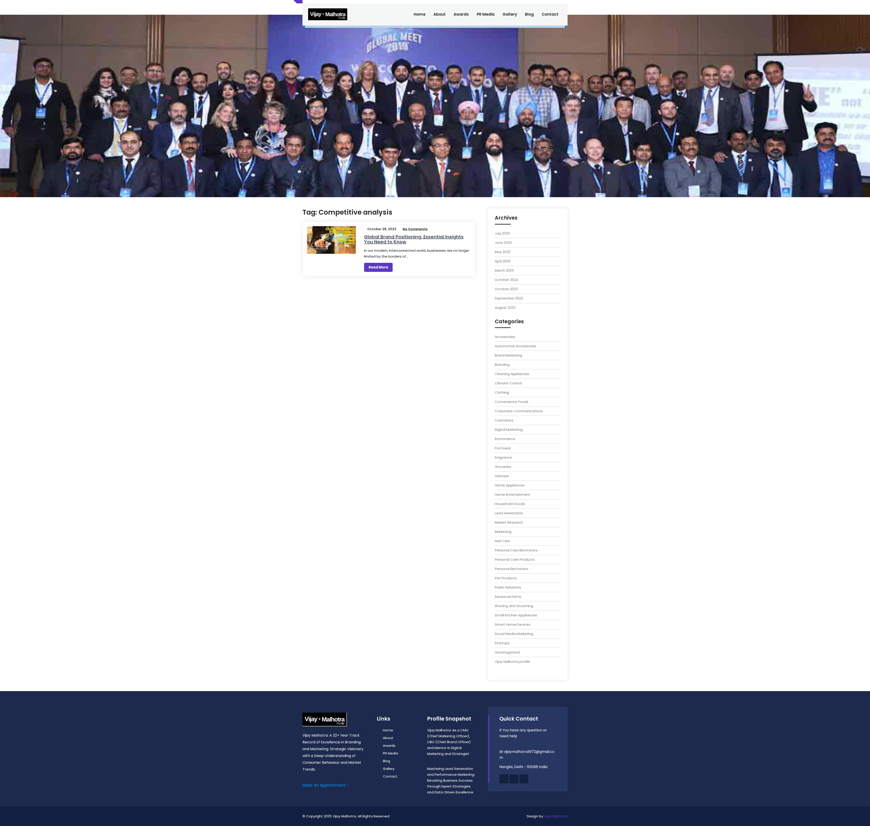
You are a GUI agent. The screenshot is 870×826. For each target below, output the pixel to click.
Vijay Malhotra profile (512, 661)
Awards (461, 14)
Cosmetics (504, 420)
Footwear (503, 448)
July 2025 (502, 233)
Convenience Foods (511, 401)
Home (419, 14)
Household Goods (510, 503)
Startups (502, 643)
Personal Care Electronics (516, 550)
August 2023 (505, 307)
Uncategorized (507, 652)
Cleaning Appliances (512, 373)
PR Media (486, 14)
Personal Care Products (515, 559)
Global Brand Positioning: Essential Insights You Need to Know (414, 239)
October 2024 (506, 279)
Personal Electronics (511, 568)
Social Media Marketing (514, 633)
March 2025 (504, 270)
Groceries (503, 466)
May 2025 (502, 251)
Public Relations (508, 587)
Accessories (505, 336)
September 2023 (509, 298)
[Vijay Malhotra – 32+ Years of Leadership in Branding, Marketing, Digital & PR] (328, 14)
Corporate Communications (519, 411)
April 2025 (503, 261)
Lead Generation (509, 513)
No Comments (415, 229)
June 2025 (503, 242)
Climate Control (508, 383)
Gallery (510, 14)
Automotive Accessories (515, 346)
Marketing (503, 531)
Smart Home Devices (512, 624)
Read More (378, 267)
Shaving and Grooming (514, 605)
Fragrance (503, 457)
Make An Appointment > (325, 785)
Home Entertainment (512, 494)
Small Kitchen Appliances (516, 615)
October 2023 (506, 289)
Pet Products (506, 578)
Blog (529, 14)
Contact (550, 14)
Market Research (509, 522)
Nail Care (502, 541)
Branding (502, 364)
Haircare (502, 476)
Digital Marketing (509, 429)
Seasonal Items (508, 596)
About (439, 14)
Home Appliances (509, 485)
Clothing (502, 392)
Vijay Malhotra (556, 816)
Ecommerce (505, 438)
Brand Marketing (508, 355)
